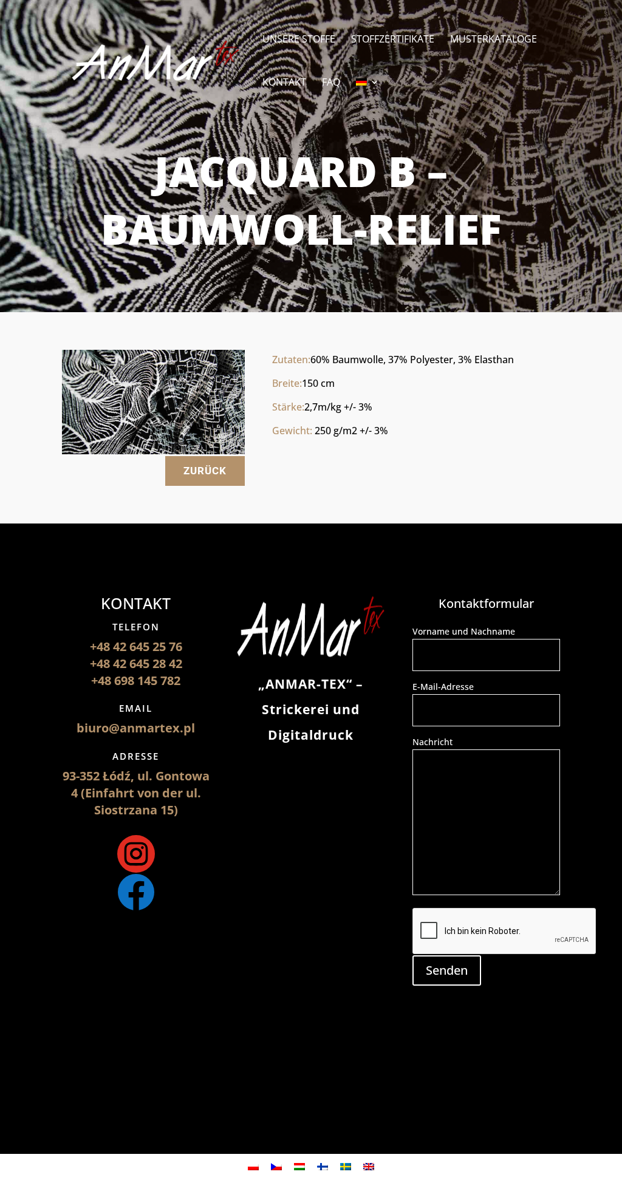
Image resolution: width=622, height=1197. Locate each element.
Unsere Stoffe (298, 40)
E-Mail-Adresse (443, 686)
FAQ (331, 83)
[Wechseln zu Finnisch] (322, 1166)
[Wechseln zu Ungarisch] (299, 1166)
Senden (447, 970)
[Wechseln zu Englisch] (368, 1166)
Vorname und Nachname (463, 631)
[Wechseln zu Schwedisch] (345, 1166)
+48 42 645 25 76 (136, 646)
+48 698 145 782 (135, 680)
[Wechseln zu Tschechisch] (276, 1166)
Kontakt (284, 83)
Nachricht (432, 742)
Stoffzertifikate (392, 40)
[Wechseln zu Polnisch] (253, 1166)
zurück (205, 471)
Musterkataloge (493, 40)
